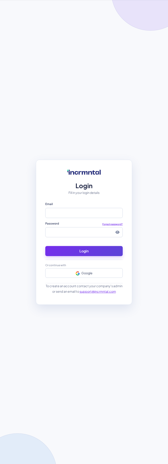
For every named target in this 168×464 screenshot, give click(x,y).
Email (49, 204)
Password (84, 223)
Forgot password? (112, 224)
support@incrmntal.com (98, 291)
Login (84, 251)
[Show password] (117, 232)
